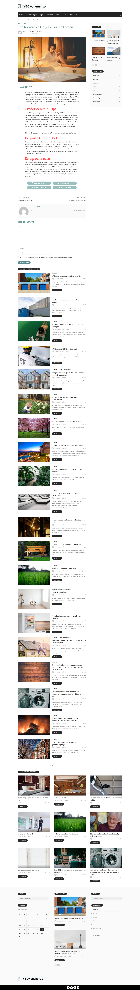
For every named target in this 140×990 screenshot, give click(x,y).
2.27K (84, 377)
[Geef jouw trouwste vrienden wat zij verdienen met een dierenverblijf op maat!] (34, 844)
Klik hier (27, 133)
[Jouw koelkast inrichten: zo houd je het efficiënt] (34, 623)
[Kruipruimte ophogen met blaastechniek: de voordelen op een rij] (34, 379)
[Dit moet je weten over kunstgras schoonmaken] (34, 893)
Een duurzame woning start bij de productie (68, 862)
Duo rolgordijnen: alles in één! (77, 200)
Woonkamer (74, 15)
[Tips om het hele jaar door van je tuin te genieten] (34, 476)
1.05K (84, 769)
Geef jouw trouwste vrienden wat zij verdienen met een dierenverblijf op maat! (67, 839)
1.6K (85, 595)
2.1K (85, 498)
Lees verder (57, 290)
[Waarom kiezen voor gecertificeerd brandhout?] (98, 51)
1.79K (84, 424)
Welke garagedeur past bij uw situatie (66, 276)
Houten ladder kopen (60, 592)
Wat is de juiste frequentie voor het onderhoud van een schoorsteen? (65, 719)
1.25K (84, 525)
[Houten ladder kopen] (34, 599)
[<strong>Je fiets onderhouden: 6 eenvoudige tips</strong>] (34, 917)
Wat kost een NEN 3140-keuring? (64, 349)
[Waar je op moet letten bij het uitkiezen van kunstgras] (34, 331)
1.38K (84, 865)
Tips (41, 15)
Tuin (65, 15)
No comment (39, 31)
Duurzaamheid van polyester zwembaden (67, 445)
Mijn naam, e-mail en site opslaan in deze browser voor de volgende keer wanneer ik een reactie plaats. (46, 257)
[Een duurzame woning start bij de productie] (34, 869)
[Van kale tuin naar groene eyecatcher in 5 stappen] (34, 307)
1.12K (85, 547)
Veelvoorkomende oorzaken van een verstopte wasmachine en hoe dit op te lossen (66, 694)
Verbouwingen (31, 15)
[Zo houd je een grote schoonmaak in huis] (34, 964)
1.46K (84, 621)
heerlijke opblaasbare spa (44, 122)
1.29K (84, 723)
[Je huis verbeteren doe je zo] (34, 821)
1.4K (85, 816)
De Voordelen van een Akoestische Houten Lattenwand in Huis (113, 42)
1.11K (85, 351)
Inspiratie (49, 15)
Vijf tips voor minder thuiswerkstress (66, 766)
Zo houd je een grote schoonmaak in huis (67, 957)
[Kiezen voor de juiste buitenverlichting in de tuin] (34, 527)
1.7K (85, 891)
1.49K (84, 448)
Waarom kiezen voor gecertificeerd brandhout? (97, 58)
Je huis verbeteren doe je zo (62, 814)
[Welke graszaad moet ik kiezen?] (34, 575)
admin (24, 31)
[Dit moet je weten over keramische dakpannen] (34, 500)
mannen (106, 83)
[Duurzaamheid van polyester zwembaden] (34, 452)
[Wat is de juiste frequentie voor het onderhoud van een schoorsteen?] (34, 725)
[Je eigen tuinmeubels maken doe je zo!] (34, 551)
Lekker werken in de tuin (25, 200)
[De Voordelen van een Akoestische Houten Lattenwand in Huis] (113, 34)
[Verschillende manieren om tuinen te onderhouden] (34, 404)
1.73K (84, 645)
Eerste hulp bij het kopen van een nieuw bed (68, 934)
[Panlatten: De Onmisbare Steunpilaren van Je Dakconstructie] (34, 647)
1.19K (85, 571)
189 (85, 278)
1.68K (84, 474)
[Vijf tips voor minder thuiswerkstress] (34, 773)
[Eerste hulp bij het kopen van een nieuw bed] (34, 940)
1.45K (84, 699)
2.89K (84, 936)
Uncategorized (106, 94)
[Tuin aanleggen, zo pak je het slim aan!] (34, 428)
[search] (119, 14)
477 (85, 305)
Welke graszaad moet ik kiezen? (64, 568)
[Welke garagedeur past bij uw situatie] (34, 283)
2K (85, 402)
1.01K (84, 329)
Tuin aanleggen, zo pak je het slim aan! (66, 422)
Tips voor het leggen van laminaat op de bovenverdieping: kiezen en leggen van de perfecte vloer (67, 667)
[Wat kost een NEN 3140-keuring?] (34, 356)
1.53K (84, 984)
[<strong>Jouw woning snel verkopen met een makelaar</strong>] (34, 797)
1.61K (85, 960)
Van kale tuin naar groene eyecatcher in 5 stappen (113, 58)
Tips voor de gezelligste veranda (64, 981)
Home (21, 15)
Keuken (58, 15)
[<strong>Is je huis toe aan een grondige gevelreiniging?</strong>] (34, 749)
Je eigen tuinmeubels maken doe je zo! (66, 544)
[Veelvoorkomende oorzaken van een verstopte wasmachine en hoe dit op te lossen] (34, 698)
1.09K (84, 795)
